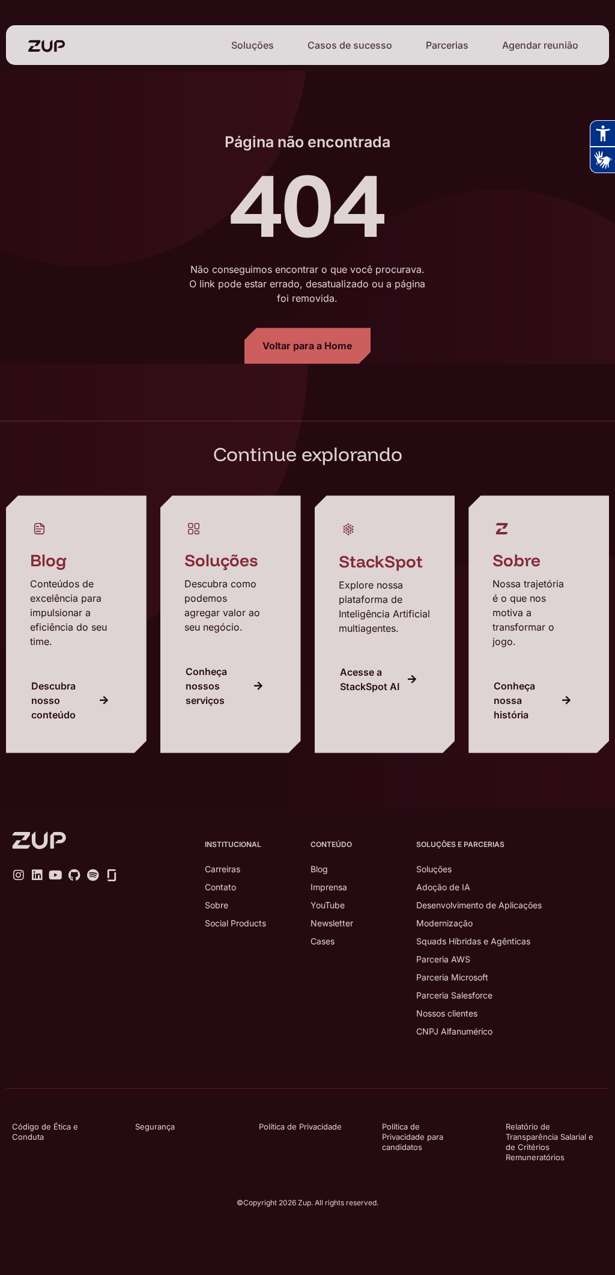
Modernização (444, 923)
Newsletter (332, 923)
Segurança (155, 1126)
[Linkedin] (37, 875)
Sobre (216, 905)
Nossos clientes (446, 1013)
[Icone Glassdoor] (112, 875)
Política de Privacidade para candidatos (412, 1137)
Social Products (235, 923)
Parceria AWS (443, 959)
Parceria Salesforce (454, 995)
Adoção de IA (443, 887)
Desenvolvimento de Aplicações (479, 905)
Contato (220, 887)
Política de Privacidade (300, 1126)
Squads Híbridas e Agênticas (473, 941)
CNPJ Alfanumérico (454, 1031)
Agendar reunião (540, 45)
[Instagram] (19, 875)
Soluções (252, 45)
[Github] (74, 875)
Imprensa (329, 887)
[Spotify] (93, 875)
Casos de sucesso (350, 45)
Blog (319, 869)
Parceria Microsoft (452, 977)
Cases (323, 941)
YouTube (328, 905)
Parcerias (447, 45)
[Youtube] (56, 875)
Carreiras (222, 869)
